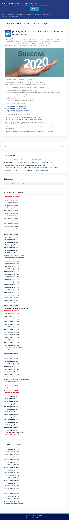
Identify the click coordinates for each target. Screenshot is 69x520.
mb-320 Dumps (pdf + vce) (12, 279)
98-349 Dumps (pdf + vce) (11, 396)
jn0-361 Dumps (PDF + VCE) (12, 451)
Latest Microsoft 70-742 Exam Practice (16, 108)
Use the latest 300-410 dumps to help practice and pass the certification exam (25, 165)
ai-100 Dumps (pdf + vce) (11, 234)
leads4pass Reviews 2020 (13, 112)
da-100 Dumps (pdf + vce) (11, 239)
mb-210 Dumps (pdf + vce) (12, 263)
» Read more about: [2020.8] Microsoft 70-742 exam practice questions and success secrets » (29, 131)
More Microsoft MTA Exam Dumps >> (14, 432)
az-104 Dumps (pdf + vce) (11, 200)
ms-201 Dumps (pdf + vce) (12, 327)
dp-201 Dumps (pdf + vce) (11, 247)
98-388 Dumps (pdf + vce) (11, 430)
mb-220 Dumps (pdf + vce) (12, 266)
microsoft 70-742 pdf (38, 41)
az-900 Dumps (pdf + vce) (11, 356)
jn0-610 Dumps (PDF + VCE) (12, 491)
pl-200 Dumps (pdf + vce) (11, 300)
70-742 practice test (44, 45)
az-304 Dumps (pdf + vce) (11, 215)
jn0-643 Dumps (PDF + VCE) (12, 454)
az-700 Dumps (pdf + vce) (11, 226)
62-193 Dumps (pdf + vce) (11, 353)
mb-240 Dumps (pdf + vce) (12, 271)
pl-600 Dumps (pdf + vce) (11, 305)
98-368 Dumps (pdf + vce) (11, 417)
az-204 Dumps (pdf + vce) (11, 208)
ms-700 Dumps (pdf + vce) (12, 342)
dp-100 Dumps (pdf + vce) (11, 242)
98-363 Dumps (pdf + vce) (11, 404)
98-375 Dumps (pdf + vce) (11, 422)
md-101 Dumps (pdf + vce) (12, 316)
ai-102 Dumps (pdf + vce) (11, 237)
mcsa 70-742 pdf (31, 40)
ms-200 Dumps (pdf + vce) (12, 324)
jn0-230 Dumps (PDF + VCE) (12, 480)
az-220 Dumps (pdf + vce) (11, 210)
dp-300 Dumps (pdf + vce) (11, 252)
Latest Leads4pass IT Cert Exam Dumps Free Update (20, 3)
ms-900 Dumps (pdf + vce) (12, 374)
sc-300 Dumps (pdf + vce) (11, 388)
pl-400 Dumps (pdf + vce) (11, 303)
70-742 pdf (35, 45)
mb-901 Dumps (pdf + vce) (12, 364)
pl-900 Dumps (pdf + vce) (11, 371)
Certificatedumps (9, 92)
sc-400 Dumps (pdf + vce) (11, 390)
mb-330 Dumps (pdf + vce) (12, 282)
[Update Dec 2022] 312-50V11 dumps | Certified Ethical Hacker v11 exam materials (26, 170)
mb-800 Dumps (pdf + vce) (12, 295)
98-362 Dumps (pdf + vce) (11, 401)
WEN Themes (39, 517)
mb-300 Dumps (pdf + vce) (12, 274)
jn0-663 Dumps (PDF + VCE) (12, 483)
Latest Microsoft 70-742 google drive (16, 106)
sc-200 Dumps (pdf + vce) (11, 385)
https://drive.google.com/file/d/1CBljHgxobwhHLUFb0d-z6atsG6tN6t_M (24, 119)
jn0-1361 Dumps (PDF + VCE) (12, 496)
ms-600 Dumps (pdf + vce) (12, 340)
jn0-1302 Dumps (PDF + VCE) (12, 501)
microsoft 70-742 (47, 40)
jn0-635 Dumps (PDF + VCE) (12, 472)
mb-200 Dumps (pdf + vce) (12, 261)
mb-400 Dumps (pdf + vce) (12, 284)
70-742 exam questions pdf (25, 45)
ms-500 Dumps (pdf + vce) (12, 337)
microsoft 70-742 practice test (53, 41)
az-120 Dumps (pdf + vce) (11, 202)
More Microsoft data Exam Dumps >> (14, 255)
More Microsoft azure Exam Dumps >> (15, 229)
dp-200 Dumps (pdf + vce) (11, 245)
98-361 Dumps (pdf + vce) (11, 398)
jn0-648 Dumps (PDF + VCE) (12, 470)
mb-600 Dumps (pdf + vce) (12, 289)
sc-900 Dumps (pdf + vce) (11, 377)
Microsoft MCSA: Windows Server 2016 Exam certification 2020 (34, 43)
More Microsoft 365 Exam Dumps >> (14, 347)
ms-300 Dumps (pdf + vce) (12, 332)
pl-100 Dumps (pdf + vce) (11, 297)
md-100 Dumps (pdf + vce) (12, 313)
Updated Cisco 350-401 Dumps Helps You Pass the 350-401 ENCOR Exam (24, 160)
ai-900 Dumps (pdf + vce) (11, 358)
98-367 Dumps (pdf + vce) (11, 414)
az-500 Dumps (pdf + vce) (11, 221)
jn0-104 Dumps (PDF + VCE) (12, 462)
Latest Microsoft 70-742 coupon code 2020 (17, 110)
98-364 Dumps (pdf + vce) (11, 406)
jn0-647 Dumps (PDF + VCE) (12, 467)
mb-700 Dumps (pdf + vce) (12, 292)
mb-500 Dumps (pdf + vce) (12, 287)
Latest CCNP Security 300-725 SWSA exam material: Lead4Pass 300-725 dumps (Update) (28, 162)
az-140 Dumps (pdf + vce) (11, 205)
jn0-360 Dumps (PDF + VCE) (12, 449)
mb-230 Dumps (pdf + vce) (12, 269)
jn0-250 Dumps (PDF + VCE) (12, 499)
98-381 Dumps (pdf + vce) (11, 425)
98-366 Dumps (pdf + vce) (11, 411)
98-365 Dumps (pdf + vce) (11, 409)
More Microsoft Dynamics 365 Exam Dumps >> (17, 308)
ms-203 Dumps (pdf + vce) (12, 329)
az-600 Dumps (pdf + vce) (11, 223)
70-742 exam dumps (12, 45)
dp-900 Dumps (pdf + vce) (11, 361)
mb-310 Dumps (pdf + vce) (12, 276)
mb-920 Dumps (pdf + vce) (12, 369)
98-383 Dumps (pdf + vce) (11, 427)
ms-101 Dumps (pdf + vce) (12, 321)
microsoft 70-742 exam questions (23, 41)
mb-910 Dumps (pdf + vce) (12, 366)
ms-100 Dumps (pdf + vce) (12, 319)
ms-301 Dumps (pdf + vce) (12, 334)
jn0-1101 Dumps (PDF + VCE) (12, 475)
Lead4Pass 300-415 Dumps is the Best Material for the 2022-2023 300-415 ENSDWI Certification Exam (31, 167)
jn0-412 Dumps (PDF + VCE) (12, 488)
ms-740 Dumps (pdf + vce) (12, 345)
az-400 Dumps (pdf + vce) (11, 218)
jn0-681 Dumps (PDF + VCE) (12, 478)
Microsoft (39, 40)
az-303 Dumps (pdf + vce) (11, 213)
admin (15, 38)
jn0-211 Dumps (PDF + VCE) (12, 485)
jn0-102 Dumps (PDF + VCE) (12, 457)
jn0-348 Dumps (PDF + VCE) (12, 465)
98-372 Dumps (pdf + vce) (11, 419)
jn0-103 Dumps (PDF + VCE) (12, 459)
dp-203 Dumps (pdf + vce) (11, 250)
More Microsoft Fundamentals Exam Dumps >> (17, 379)
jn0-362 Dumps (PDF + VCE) (12, 493)
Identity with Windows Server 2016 (17, 40)
